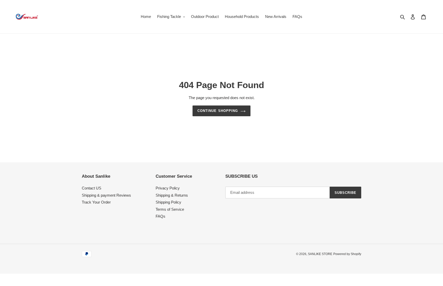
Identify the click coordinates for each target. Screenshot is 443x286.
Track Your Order (96, 202)
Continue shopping (217, 111)
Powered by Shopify (347, 254)
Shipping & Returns (172, 195)
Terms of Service (170, 209)
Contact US (91, 188)
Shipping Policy (168, 202)
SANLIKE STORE (320, 254)
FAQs (160, 216)
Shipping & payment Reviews (106, 195)
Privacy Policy (168, 188)
